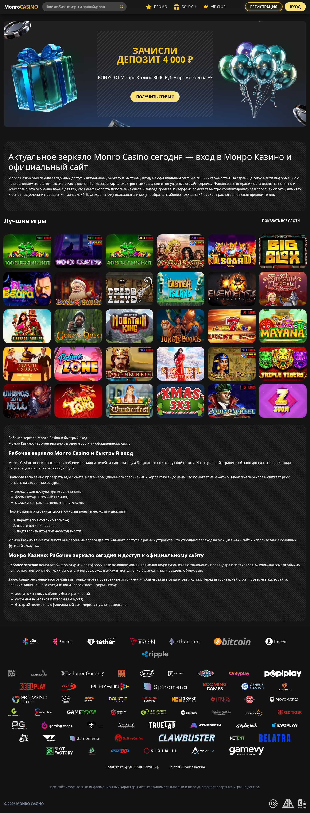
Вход (295, 6)
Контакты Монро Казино (187, 767)
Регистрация (264, 6)
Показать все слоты (281, 220)
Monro (21, 6)
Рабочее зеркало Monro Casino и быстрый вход (47, 437)
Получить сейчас (155, 96)
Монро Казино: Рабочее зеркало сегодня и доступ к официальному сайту (69, 443)
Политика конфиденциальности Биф (132, 767)
